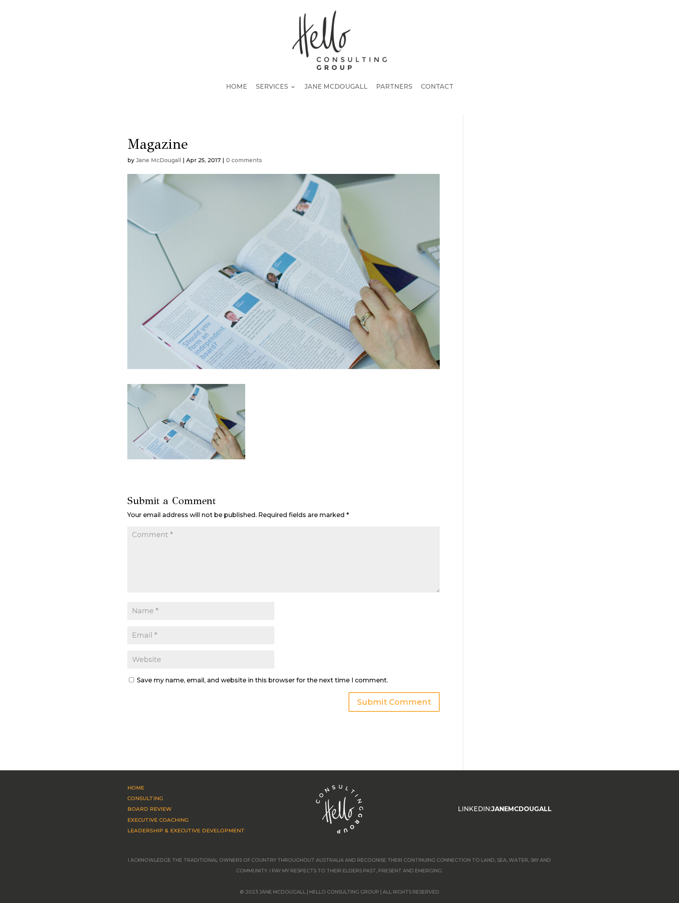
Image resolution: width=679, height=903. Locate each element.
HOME (135, 787)
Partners (394, 86)
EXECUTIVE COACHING (158, 820)
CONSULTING (145, 798)
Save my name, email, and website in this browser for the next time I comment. (262, 680)
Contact (437, 86)
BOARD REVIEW (149, 809)
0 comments (244, 160)
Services (272, 86)
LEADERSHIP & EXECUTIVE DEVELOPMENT (186, 830)
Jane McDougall (336, 86)
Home (236, 86)
